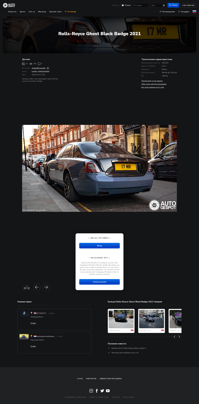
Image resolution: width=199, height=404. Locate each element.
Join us (32, 12)
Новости (115, 5)
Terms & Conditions (99, 397)
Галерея (128, 5)
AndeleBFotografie (38, 68)
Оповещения (168, 12)
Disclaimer (128, 397)
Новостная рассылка (111, 379)
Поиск (174, 5)
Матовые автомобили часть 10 (125, 352)
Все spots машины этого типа (152, 87)
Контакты (91, 379)
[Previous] (174, 336)
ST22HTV (41, 313)
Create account (99, 282)
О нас (80, 379)
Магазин (42, 12)
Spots (22, 12)
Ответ (33, 323)
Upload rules (55, 12)
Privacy (116, 397)
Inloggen (185, 12)
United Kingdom (43, 71)
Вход (99, 245)
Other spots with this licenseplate (153, 84)
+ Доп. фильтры (188, 5)
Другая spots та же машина (152, 81)
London (34, 71)
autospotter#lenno (45, 336)
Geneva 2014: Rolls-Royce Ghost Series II (128, 348)
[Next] (179, 336)
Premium (71, 12)
